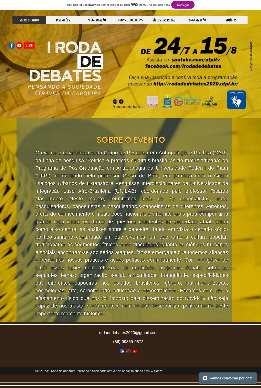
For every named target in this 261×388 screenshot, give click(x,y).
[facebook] (122, 351)
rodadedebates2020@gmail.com (128, 332)
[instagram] (128, 351)
